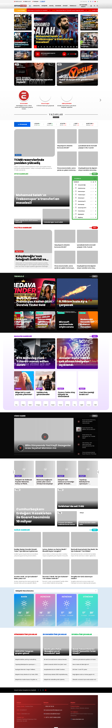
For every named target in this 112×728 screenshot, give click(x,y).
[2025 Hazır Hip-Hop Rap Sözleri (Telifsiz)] (24, 330)
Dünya (17, 490)
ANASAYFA (36, 6)
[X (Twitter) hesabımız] (90, 1)
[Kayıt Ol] (91, 5)
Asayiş (51, 6)
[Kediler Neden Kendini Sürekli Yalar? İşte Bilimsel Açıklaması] (27, 539)
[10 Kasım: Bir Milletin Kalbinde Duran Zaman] (67, 526)
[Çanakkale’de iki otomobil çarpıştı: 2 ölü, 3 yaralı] (88, 136)
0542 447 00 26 (49, 706)
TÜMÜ (56, 117)
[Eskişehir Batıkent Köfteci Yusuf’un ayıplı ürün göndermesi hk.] (77, 85)
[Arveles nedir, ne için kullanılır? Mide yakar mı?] (27, 567)
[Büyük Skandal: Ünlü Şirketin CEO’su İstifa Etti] (79, 431)
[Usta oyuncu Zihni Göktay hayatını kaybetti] (34, 85)
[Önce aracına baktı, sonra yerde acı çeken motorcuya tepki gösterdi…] (67, 158)
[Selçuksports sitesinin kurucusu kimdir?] (67, 136)
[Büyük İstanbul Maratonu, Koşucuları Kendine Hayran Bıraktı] (79, 423)
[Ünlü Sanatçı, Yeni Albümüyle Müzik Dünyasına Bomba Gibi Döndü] (79, 446)
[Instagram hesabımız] (92, 1)
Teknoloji (73, 6)
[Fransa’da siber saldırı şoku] (88, 526)
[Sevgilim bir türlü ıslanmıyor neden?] (84, 567)
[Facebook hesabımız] (88, 1)
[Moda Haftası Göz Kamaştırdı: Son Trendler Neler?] (79, 438)
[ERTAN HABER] (20, 6)
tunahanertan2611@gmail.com (53, 710)
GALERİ (19, 1)
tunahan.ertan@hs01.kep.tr (52, 713)
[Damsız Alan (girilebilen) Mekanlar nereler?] (45, 330)
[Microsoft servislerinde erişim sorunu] (67, 313)
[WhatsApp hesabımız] (97, 1)
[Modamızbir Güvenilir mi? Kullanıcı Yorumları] (88, 330)
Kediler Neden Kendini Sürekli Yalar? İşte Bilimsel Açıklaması (69, 10)
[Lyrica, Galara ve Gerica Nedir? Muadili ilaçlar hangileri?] (56, 539)
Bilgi (17, 64)
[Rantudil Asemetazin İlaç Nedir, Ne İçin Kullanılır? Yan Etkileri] (84, 539)
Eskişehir (44, 6)
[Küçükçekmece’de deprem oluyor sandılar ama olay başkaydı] (88, 158)
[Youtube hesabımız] (95, 1)
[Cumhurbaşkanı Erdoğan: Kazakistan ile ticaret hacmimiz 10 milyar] (34, 525)
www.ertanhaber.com (78, 719)
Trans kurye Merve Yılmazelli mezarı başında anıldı (30, 10)
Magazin (18, 388)
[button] (30, 5)
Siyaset (65, 6)
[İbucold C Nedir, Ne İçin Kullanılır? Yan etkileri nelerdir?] (56, 567)
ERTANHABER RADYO (83, 5)
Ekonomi (58, 6)
